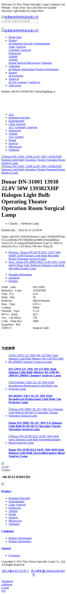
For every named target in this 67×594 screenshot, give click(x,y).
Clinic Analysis (17, 124)
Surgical (13, 143)
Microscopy (15, 146)
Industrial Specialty (19, 117)
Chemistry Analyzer (26, 127)
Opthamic (14, 149)
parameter (14, 277)
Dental (12, 140)
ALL (11, 114)
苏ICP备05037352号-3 (15, 571)
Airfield (13, 133)
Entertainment (16, 120)
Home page (15, 37)
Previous (35, 255)
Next (37, 265)
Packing (13, 281)
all (10, 43)
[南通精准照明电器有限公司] (20, 17)
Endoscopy (15, 130)
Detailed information (20, 274)
